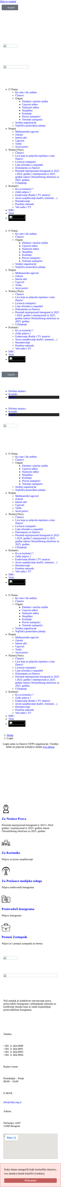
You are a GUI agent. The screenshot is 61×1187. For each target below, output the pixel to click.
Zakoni (19, 134)
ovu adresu (48, 746)
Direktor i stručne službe (35, 101)
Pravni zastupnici (31, 116)
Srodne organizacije (25, 122)
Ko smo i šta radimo (26, 92)
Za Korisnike (11, 853)
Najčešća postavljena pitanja (30, 125)
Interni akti (21, 137)
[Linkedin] (43, 1021)
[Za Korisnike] (6, 843)
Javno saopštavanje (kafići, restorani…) (36, 198)
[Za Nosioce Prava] (6, 809)
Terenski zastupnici (32, 119)
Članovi (19, 95)
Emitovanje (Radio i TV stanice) (32, 195)
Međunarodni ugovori (27, 131)
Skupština (27, 110)
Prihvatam (30, 1180)
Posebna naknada (24, 204)
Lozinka (4, 769)
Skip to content (8, 1)
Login (11, 397)
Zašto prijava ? (23, 192)
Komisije (27, 113)
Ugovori (19, 140)
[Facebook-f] (7, 1021)
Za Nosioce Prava (14, 818)
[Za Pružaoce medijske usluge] (6, 871)
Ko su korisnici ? (24, 189)
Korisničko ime (8, 755)
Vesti (11, 213)
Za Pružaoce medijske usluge (22, 881)
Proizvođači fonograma (18, 909)
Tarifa (18, 143)
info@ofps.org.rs (12, 1102)
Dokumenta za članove (27, 167)
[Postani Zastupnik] (6, 927)
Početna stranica (17, 391)
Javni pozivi (21, 146)
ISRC (11, 210)
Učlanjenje (21, 183)
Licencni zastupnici (25, 161)
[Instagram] (26, 1021)
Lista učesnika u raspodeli (29, 164)
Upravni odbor (30, 104)
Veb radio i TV (23, 207)
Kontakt (12, 394)
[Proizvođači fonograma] (6, 899)
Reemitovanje (22, 201)
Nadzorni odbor (30, 107)
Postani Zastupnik (14, 937)
